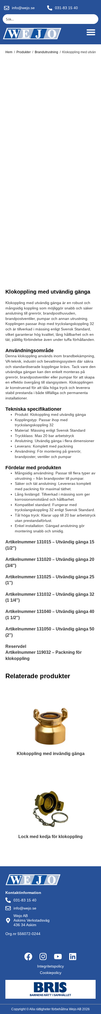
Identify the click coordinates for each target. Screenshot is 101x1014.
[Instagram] (43, 956)
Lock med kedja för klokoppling (50, 837)
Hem (8, 52)
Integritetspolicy (50, 966)
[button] (91, 32)
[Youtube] (58, 956)
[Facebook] (28, 956)
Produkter (23, 52)
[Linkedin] (73, 956)
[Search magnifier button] (93, 19)
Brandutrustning (46, 52)
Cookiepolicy (50, 972)
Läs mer (50, 765)
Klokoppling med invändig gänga (51, 754)
